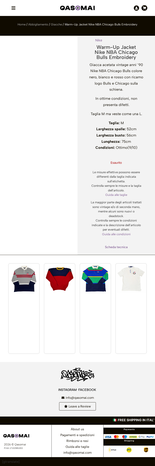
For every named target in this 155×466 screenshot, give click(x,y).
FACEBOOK (87, 390)
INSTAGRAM (68, 390)
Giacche (56, 24)
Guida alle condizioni (116, 234)
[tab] (116, 247)
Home (22, 24)
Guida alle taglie (116, 195)
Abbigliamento (38, 24)
